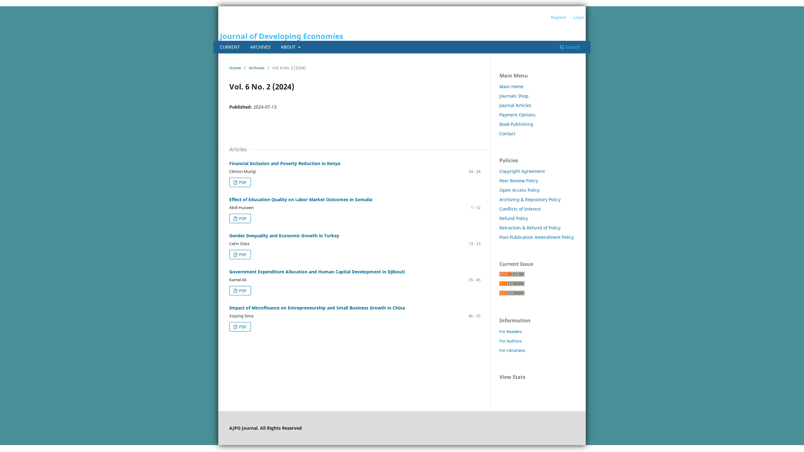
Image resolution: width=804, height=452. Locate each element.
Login (578, 17)
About (289, 47)
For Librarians (512, 350)
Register (558, 17)
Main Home (511, 86)
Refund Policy (513, 218)
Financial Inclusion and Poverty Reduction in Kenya (284, 163)
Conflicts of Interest (520, 209)
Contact (507, 134)
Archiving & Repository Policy (530, 199)
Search (572, 47)
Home (235, 68)
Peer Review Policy (518, 181)
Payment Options (517, 115)
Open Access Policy (519, 190)
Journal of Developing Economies (281, 36)
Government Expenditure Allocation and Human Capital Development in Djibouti (317, 272)
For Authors (510, 341)
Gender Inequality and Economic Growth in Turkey (284, 236)
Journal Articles (515, 105)
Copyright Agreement (522, 171)
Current (230, 47)
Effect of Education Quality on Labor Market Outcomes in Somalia (300, 199)
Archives (260, 47)
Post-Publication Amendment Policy (536, 237)
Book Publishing (516, 124)
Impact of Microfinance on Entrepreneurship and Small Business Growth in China (317, 308)
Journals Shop (514, 96)
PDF (242, 182)
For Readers (510, 331)
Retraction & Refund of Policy (530, 228)
